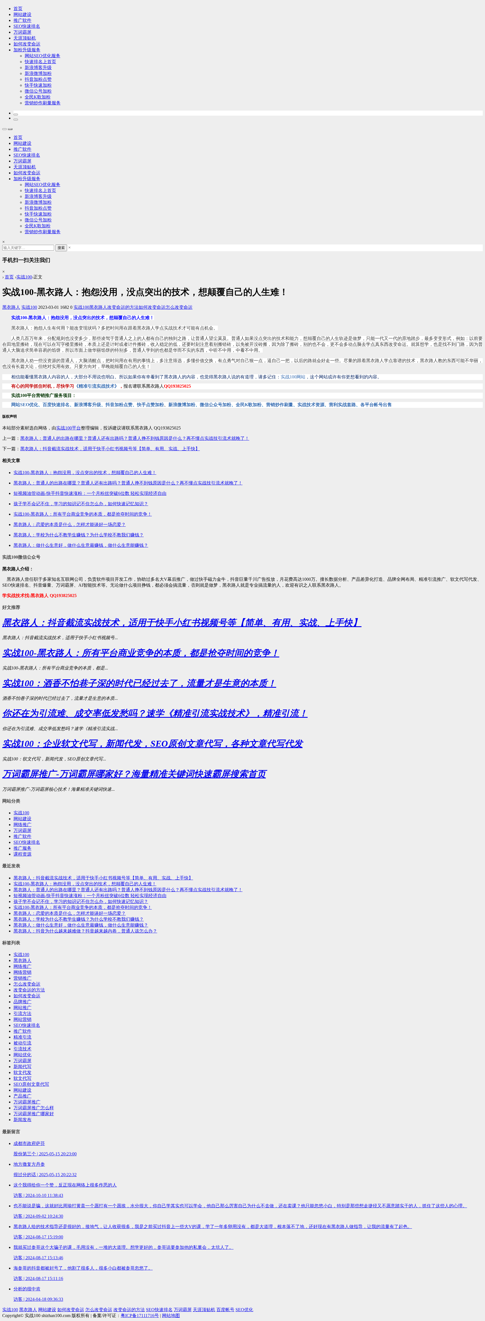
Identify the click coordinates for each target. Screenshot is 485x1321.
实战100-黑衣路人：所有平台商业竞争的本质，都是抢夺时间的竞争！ (140, 653)
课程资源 (22, 854)
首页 (17, 8)
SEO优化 (244, 1309)
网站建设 (22, 14)
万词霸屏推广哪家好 (33, 1113)
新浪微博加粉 (38, 73)
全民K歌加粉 (38, 97)
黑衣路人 (11, 307)
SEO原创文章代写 (31, 1084)
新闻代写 (22, 1066)
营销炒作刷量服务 (43, 102)
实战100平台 (68, 428)
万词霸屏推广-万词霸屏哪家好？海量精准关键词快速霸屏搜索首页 (134, 774)
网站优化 (22, 1054)
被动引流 (22, 1043)
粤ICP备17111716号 (140, 1315)
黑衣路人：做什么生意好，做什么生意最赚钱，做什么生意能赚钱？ (80, 925)
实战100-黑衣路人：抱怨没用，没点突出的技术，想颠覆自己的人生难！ (84, 883)
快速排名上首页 (40, 61)
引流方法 (22, 1013)
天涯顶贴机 (24, 38)
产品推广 (22, 1096)
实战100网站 (293, 376)
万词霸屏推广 (26, 1102)
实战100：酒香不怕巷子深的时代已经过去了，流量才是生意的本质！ (139, 683)
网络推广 (22, 824)
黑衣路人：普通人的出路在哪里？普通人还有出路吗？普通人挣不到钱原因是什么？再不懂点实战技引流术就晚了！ (134, 438)
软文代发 (22, 1072)
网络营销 (22, 972)
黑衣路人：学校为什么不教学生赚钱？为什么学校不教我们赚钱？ (78, 919)
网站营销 (22, 1019)
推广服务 (22, 848)
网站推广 (22, 1007)
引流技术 (22, 1048)
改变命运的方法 (123, 307)
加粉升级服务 (26, 49)
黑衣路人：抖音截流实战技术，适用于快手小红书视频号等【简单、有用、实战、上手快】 (110, 448)
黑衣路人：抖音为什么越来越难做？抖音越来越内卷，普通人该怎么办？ (85, 931)
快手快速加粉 (38, 85)
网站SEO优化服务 (42, 55)
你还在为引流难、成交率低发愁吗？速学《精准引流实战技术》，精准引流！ (155, 713)
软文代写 (22, 1078)
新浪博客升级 (38, 67)
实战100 (24, 277)
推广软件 (22, 20)
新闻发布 (22, 1119)
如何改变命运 (26, 44)
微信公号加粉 (38, 91)
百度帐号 (225, 1309)
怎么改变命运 (179, 307)
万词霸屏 (22, 32)
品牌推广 (22, 1001)
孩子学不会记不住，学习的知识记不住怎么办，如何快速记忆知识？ (80, 901)
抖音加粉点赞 (38, 79)
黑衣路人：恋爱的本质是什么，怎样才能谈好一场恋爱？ (69, 913)
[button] (15, 114)
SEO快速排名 (26, 26)
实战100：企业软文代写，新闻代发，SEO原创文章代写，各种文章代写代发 (152, 744)
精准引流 (22, 1037)
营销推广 (22, 978)
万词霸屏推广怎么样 (33, 1107)
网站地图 (171, 1315)
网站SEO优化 (24, 404)
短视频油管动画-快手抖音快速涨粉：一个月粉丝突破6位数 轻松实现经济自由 (89, 895)
